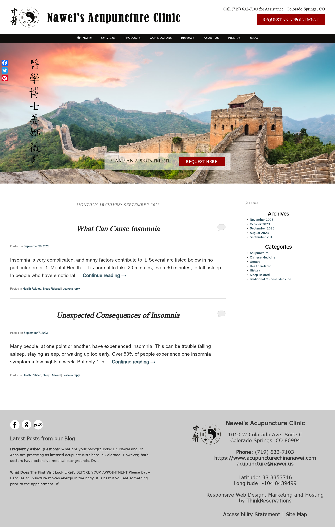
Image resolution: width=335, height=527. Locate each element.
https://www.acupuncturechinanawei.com (265, 458)
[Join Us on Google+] (26, 425)
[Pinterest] (5, 78)
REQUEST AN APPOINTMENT (290, 19)
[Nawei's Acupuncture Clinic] (95, 26)
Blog (254, 37)
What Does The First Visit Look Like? (42, 472)
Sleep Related (51, 288)
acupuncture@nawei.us (265, 463)
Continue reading (104, 275)
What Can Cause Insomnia (118, 228)
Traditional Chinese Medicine (270, 279)
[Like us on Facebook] (15, 425)
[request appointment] (202, 164)
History (255, 270)
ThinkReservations (269, 500)
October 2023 (260, 224)
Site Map (296, 514)
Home (87, 37)
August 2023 (259, 232)
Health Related (32, 288)
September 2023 (262, 228)
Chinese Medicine (262, 257)
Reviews (187, 37)
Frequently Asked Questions (34, 449)
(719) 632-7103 (245, 9)
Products (132, 37)
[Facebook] (5, 63)
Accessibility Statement (251, 514)
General (255, 261)
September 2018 (262, 237)
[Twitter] (5, 70)
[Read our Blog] (38, 425)
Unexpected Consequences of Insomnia (118, 315)
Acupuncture (259, 253)
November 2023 (262, 219)
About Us (211, 37)
